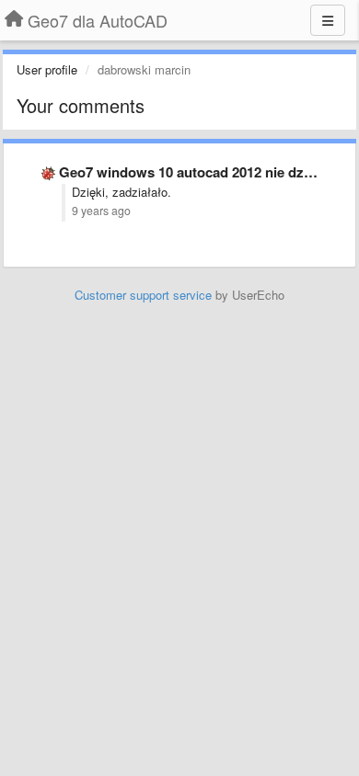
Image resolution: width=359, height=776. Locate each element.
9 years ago (101, 210)
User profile (47, 69)
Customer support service (143, 294)
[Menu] (327, 20)
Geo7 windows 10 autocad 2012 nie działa (193, 172)
